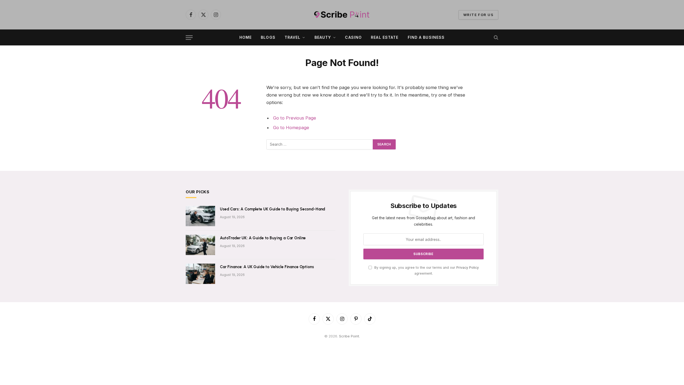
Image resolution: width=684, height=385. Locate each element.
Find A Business (426, 37)
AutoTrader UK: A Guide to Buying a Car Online (263, 238)
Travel (293, 37)
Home (245, 37)
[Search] (495, 38)
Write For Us (478, 15)
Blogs (268, 37)
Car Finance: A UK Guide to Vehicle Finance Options (267, 266)
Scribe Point (349, 336)
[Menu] (189, 38)
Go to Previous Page (294, 118)
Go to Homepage (291, 127)
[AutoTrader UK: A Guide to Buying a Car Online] (200, 245)
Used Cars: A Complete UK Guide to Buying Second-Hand (272, 209)
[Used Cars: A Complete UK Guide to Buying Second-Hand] (200, 216)
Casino (353, 37)
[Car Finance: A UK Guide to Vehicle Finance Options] (200, 274)
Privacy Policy (467, 267)
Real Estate (384, 37)
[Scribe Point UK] (342, 14)
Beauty (322, 37)
